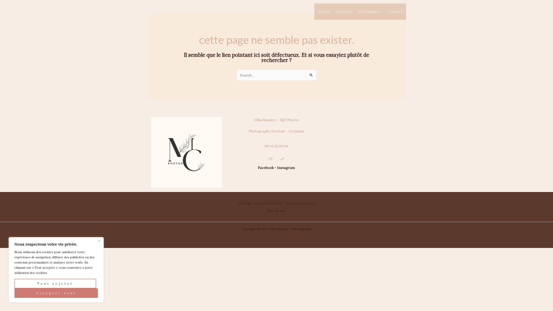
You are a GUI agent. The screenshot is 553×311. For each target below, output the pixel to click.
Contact (396, 11)
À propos (343, 11)
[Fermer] (99, 240)
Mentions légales (300, 203)
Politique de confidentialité (260, 203)
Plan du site (276, 210)
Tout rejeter (55, 284)
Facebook (266, 167)
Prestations (368, 11)
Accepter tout (56, 293)
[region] (56, 269)
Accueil (323, 11)
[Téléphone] (282, 159)
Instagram (286, 167)
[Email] (271, 159)
